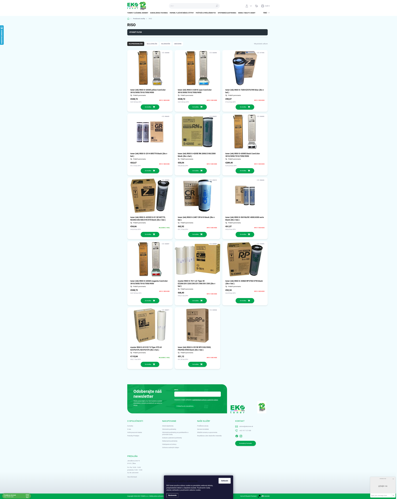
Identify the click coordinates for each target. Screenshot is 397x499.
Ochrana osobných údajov (170, 447)
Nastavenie (172, 495)
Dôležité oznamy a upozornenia (207, 432)
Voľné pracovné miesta (134, 432)
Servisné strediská (203, 429)
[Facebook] (236, 435)
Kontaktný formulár (245, 443)
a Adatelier (265, 496)
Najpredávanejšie (136, 44)
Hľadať (217, 6)
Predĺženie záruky (202, 426)
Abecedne (177, 44)
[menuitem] (138, 13)
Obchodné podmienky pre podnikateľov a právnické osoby (175, 433)
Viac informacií (132, 477)
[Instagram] (240, 435)
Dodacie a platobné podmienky (172, 438)
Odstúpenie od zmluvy (169, 444)
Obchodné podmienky (169, 429)
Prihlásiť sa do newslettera (184, 406)
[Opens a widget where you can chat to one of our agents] (382, 487)
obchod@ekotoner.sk (246, 426)
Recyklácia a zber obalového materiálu (209, 436)
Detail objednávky (167, 426)
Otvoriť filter (135, 32)
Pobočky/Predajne (133, 436)
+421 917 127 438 (245, 430)
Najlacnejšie (152, 44)
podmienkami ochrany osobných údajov (205, 400)
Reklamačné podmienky (169, 441)
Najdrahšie (165, 44)
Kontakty (130, 426)
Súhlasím (224, 481)
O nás (129, 429)
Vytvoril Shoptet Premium (248, 496)
